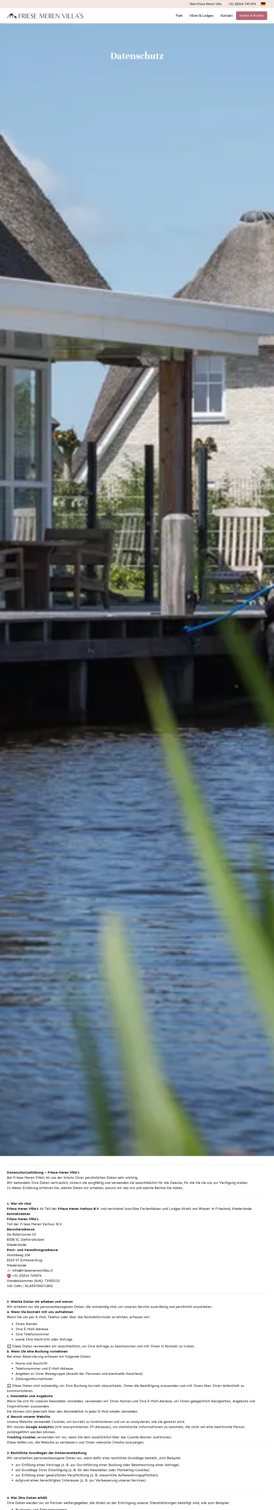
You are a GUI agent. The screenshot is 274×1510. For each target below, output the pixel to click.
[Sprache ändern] (263, 4)
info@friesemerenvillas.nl (32, 1270)
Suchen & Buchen (252, 15)
